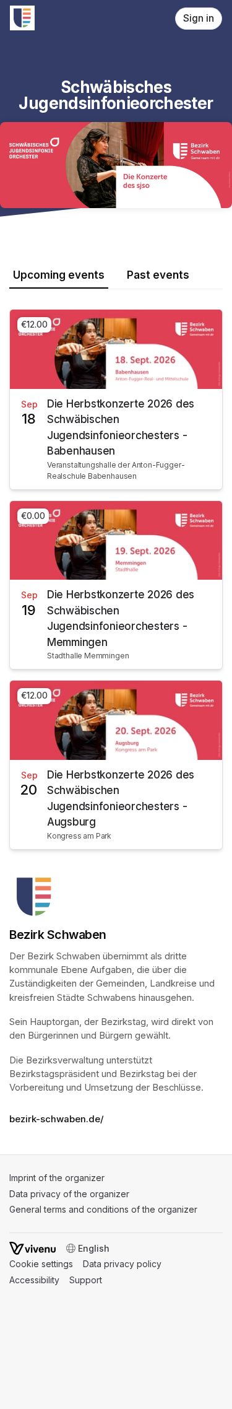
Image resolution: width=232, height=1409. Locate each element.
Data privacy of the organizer (69, 1194)
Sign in (198, 18)
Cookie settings (41, 1264)
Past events (158, 275)
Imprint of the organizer (57, 1177)
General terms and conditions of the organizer (103, 1209)
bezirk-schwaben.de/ (56, 1119)
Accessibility (34, 1280)
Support (85, 1280)
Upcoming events (59, 275)
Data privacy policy (122, 1264)
